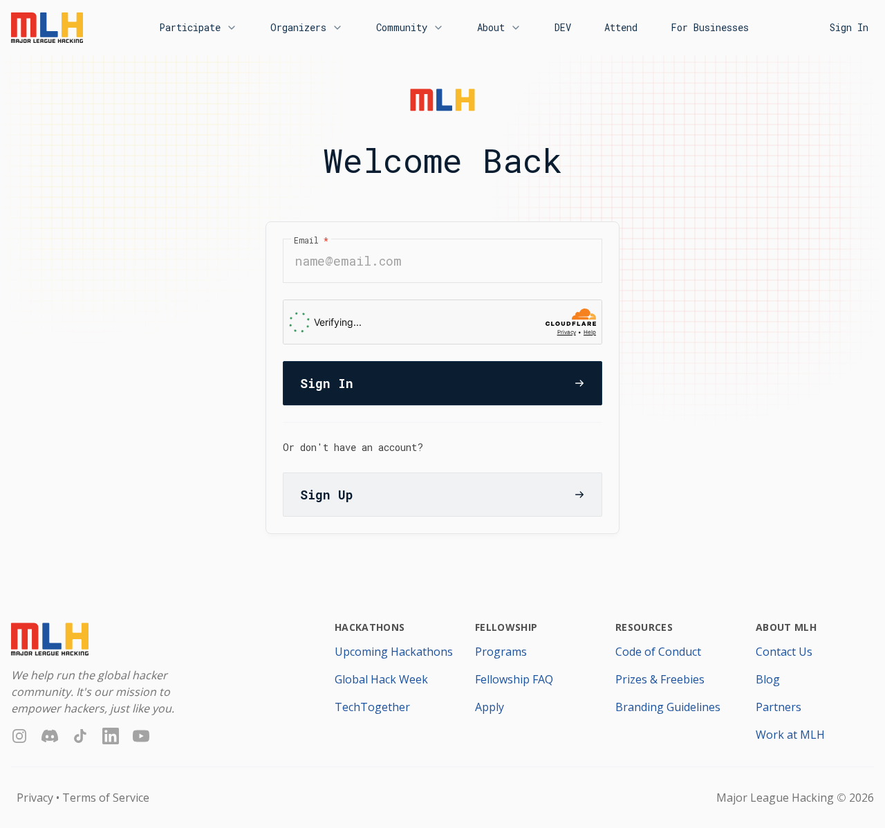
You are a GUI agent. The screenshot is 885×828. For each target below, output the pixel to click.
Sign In (849, 27)
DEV (563, 27)
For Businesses (710, 27)
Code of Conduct (658, 651)
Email (311, 240)
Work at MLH (790, 734)
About (491, 27)
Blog (768, 679)
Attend (620, 27)
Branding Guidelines (667, 707)
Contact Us (784, 651)
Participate (190, 27)
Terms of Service (105, 797)
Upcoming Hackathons (394, 651)
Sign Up (326, 494)
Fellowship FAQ (514, 679)
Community (401, 27)
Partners (778, 707)
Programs (501, 651)
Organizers (298, 27)
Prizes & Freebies (660, 679)
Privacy (35, 797)
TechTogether (372, 707)
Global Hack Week (381, 679)
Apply (489, 707)
